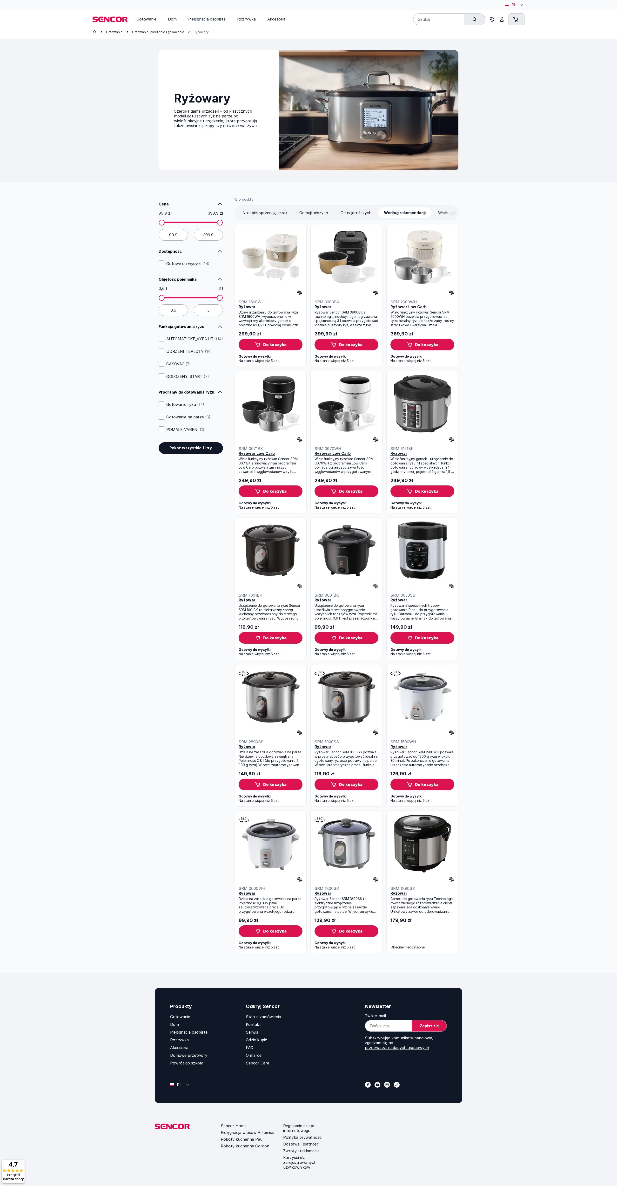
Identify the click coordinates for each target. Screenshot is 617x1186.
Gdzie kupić (256, 1039)
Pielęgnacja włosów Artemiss (247, 1132)
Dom (174, 1024)
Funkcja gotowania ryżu (181, 326)
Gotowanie (114, 32)
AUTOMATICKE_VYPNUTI (194, 338)
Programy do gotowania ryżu (186, 392)
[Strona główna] (94, 32)
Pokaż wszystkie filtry (190, 447)
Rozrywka (179, 1039)
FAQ (249, 1047)
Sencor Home (234, 1125)
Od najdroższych (356, 212)
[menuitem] (146, 19)
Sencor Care (257, 1063)
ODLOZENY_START (187, 376)
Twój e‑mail (375, 1015)
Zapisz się (429, 1025)
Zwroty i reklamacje (301, 1150)
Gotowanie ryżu (185, 404)
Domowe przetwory (188, 1055)
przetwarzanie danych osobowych (397, 1047)
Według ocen (450, 212)
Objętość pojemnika (178, 279)
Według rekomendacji (405, 212)
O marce (254, 1055)
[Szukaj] (474, 19)
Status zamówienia (263, 1016)
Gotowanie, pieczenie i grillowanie (158, 32)
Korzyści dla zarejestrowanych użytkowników (299, 1162)
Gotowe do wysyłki (187, 263)
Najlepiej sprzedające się (264, 212)
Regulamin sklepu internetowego (299, 1128)
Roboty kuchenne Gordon (245, 1146)
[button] (270, 344)
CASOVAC (178, 363)
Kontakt (253, 1024)
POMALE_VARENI (185, 429)
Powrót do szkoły (186, 1063)
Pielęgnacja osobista (189, 1032)
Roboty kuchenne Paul (242, 1139)
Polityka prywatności (302, 1137)
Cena (164, 204)
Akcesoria (179, 1047)
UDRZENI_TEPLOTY (189, 351)
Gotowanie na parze (188, 417)
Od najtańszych (313, 212)
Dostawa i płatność (301, 1144)
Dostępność (170, 251)
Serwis (252, 1032)
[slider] (162, 222)
